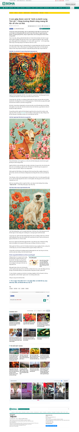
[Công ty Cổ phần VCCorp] (25, 416)
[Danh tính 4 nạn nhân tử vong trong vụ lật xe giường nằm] (35, 365)
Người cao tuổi (26, 12)
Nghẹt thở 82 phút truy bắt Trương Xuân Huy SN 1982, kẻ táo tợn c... (59, 395)
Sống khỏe (49, 412)
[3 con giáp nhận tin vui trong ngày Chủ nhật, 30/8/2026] (29, 317)
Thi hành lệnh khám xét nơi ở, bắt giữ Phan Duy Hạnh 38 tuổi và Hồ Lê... (15, 395)
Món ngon (41, 12)
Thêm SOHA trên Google (20, 28)
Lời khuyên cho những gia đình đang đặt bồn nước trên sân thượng (29, 339)
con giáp (11, 288)
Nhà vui (16, 12)
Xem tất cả (66, 380)
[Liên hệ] (48, 296)
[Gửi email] (40, 28)
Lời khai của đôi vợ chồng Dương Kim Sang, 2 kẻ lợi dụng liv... (26, 395)
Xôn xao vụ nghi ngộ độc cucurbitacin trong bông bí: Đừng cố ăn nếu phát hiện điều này (34, 357)
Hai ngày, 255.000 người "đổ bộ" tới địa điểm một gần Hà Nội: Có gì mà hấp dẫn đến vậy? (24, 371)
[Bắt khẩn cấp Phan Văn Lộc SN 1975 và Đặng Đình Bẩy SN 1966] (37, 391)
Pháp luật (44, 412)
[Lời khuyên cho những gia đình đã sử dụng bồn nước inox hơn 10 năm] (15, 317)
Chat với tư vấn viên (52, 425)
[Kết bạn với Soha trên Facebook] (44, 300)
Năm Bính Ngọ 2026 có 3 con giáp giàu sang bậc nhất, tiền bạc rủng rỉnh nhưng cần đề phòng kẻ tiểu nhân (44, 263)
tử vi (19, 288)
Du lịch (11, 12)
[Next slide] (67, 391)
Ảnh (64, 412)
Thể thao (31, 412)
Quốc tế (28, 412)
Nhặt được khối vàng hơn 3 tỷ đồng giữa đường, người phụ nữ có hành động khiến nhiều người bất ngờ (44, 371)
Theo (29, 292)
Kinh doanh (23, 412)
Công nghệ (53, 412)
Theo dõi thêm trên (57, 380)
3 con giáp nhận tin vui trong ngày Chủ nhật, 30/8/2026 (29, 323)
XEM (48, 310)
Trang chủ (12, 412)
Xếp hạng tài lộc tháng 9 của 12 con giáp (43, 338)
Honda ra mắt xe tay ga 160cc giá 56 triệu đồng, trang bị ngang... (48, 395)
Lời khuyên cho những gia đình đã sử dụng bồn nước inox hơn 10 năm (14, 324)
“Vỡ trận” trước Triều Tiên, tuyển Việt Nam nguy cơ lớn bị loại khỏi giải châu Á (24, 357)
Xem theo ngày (30, 310)
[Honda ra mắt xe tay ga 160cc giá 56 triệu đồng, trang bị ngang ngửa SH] (48, 391)
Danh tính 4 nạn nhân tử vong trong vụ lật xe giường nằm (34, 370)
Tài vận (46, 12)
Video (61, 412)
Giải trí (41, 412)
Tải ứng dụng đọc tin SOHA (24, 409)
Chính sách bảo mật (49, 423)
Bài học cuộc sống (34, 12)
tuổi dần (23, 288)
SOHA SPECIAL (28, 0)
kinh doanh (23, 112)
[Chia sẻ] (11, 28)
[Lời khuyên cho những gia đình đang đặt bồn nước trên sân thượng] (29, 333)
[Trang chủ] (8, 4)
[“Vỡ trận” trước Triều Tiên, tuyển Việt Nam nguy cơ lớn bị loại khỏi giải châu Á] (24, 351)
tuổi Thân (15, 288)
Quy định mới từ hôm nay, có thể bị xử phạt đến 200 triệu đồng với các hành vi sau (45, 357)
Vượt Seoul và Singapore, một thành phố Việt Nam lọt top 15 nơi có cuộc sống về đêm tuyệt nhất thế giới (15, 339)
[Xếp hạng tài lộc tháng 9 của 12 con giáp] (43, 333)
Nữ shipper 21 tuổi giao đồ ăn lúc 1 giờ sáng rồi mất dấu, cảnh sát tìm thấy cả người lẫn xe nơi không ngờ (43, 324)
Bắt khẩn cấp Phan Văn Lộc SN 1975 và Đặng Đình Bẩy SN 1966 (37, 395)
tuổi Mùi (27, 288)
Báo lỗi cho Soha (46, 28)
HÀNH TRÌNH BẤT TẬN (21, 0)
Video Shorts (13, 380)
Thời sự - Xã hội (18, 412)
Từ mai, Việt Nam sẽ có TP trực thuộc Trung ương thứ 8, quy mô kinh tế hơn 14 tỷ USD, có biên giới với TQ (14, 358)
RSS (67, 412)
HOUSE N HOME (12, 0)
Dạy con (20, 12)
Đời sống (58, 412)
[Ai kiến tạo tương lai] (70, 4)
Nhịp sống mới (36, 412)
